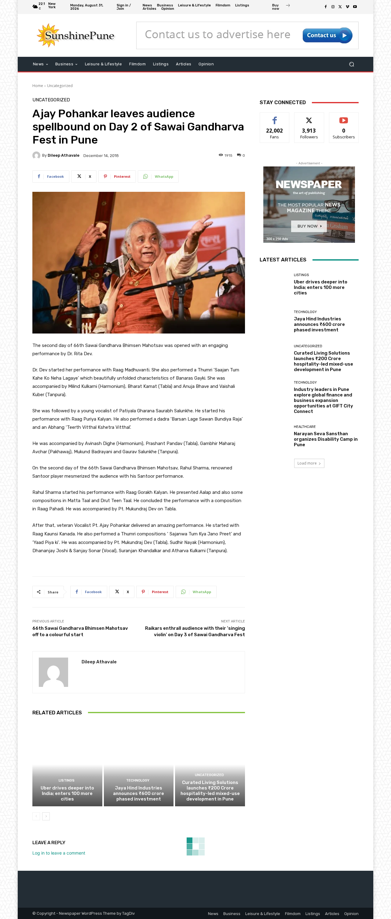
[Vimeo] (347, 7)
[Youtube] (355, 7)
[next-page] (46, 816)
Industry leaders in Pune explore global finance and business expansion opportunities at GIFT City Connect (323, 400)
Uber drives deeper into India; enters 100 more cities (67, 793)
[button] (351, 64)
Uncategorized (60, 85)
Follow (309, 117)
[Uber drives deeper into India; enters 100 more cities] (67, 764)
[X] (340, 7)
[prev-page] (36, 816)
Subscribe (343, 117)
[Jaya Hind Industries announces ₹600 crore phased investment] (139, 764)
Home (37, 85)
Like (274, 117)
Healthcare (305, 427)
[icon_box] (281, 8)
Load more (307, 463)
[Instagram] (333, 7)
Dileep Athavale (63, 155)
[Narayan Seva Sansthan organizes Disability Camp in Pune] (274, 436)
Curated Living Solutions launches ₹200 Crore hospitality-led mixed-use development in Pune (210, 791)
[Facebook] (325, 7)
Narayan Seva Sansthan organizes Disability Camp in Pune (326, 439)
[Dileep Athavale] (37, 155)
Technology (137, 780)
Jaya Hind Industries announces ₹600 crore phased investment (138, 793)
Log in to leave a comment (58, 852)
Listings (67, 780)
